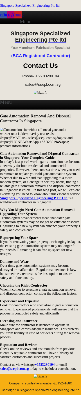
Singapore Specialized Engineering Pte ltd (30, 5)
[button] (28, 21)
